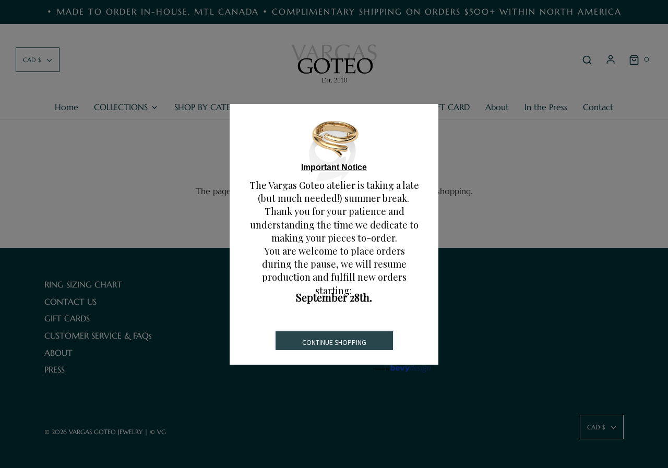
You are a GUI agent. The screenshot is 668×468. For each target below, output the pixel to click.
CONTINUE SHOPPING (334, 342)
